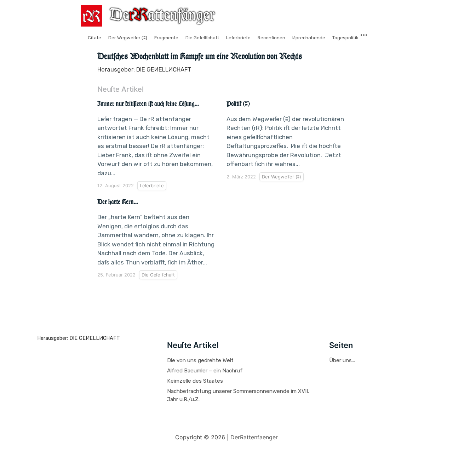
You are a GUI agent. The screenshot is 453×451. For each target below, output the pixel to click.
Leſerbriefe (238, 37)
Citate (94, 37)
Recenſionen (271, 37)
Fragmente (166, 37)
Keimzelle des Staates (195, 381)
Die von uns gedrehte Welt (200, 360)
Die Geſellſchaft (202, 37)
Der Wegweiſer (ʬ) (127, 37)
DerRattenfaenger (254, 437)
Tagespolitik (345, 37)
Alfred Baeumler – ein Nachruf (205, 370)
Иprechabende (308, 37)
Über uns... (342, 360)
